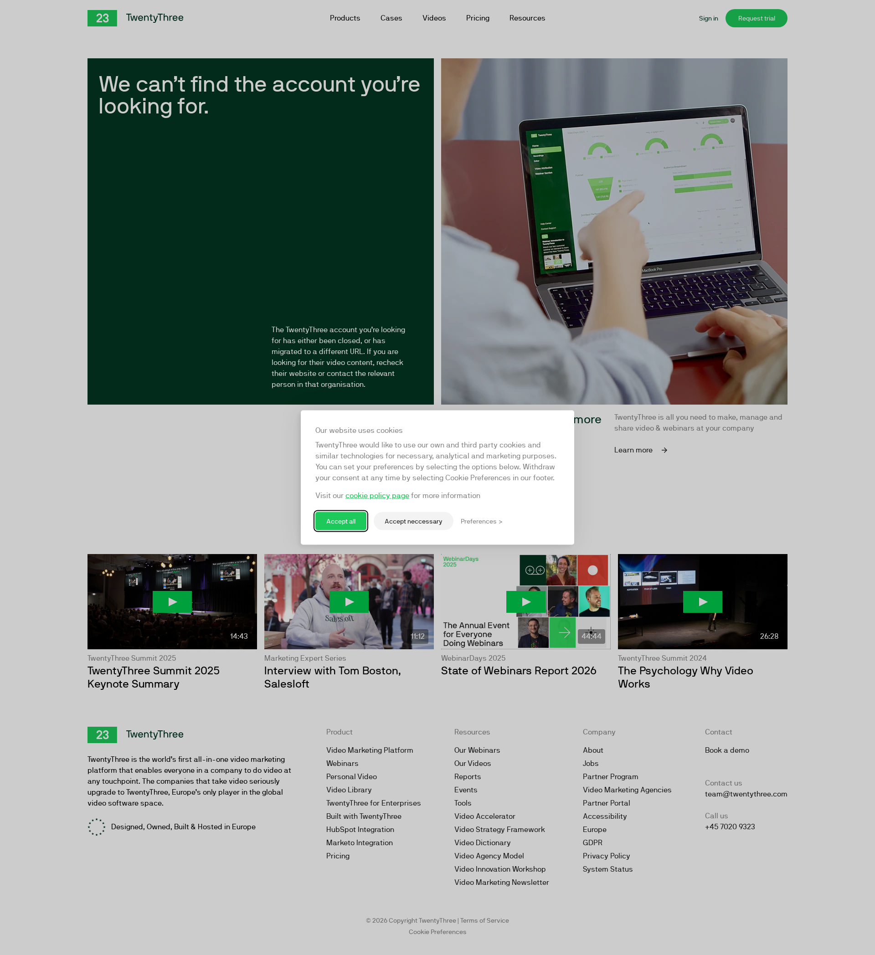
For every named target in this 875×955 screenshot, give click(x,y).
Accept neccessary (414, 520)
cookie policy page (377, 495)
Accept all (340, 520)
